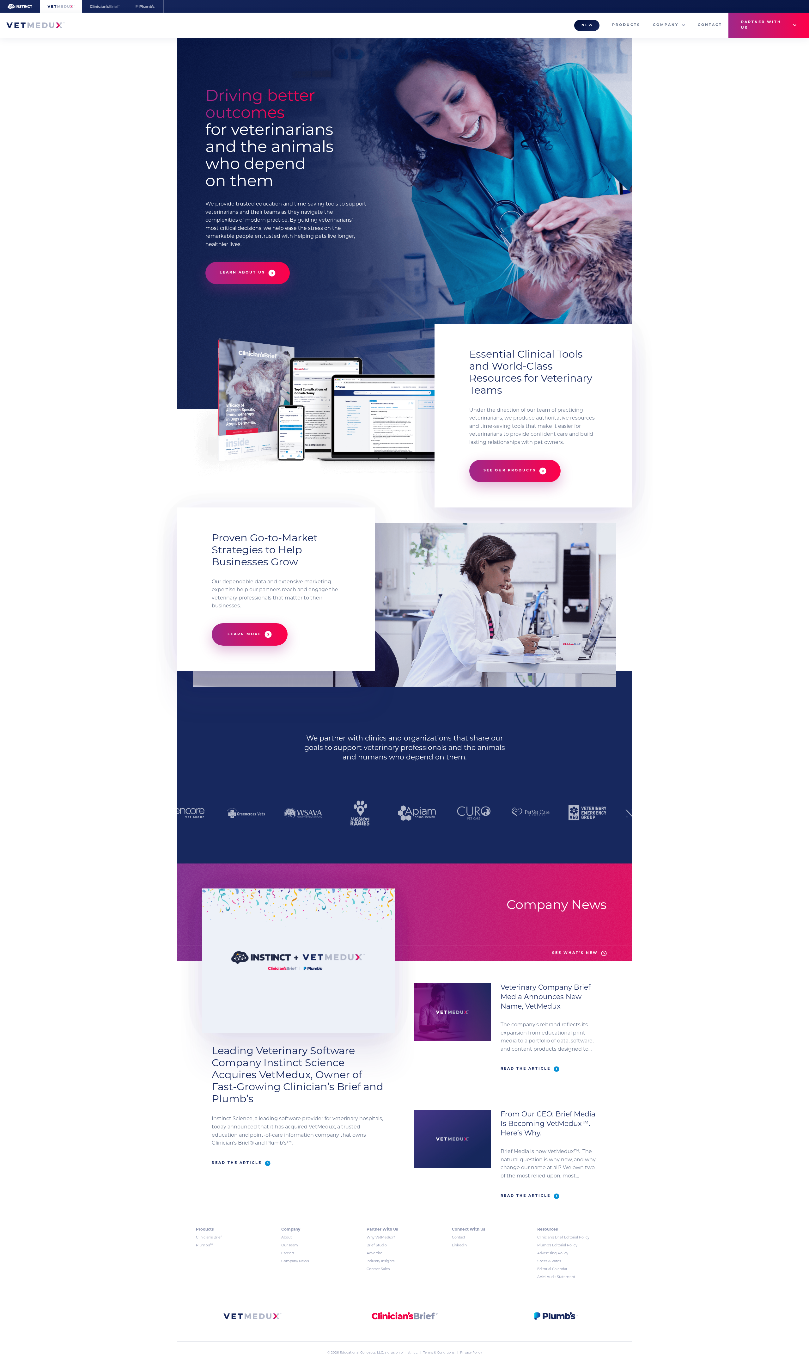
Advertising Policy (552, 1253)
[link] (252, 1317)
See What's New (575, 953)
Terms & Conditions (439, 1353)
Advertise (375, 1253)
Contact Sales (378, 1269)
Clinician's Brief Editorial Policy (563, 1237)
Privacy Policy (471, 1353)
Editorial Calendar (552, 1269)
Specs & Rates (549, 1261)
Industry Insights (380, 1261)
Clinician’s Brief (209, 1237)
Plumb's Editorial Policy (557, 1245)
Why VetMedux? (381, 1237)
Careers (287, 1253)
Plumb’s (204, 1245)
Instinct (410, 1353)
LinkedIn (459, 1245)
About (286, 1237)
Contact (710, 25)
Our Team (289, 1245)
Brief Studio (377, 1245)
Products (626, 25)
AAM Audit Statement (556, 1277)
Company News (295, 1261)
